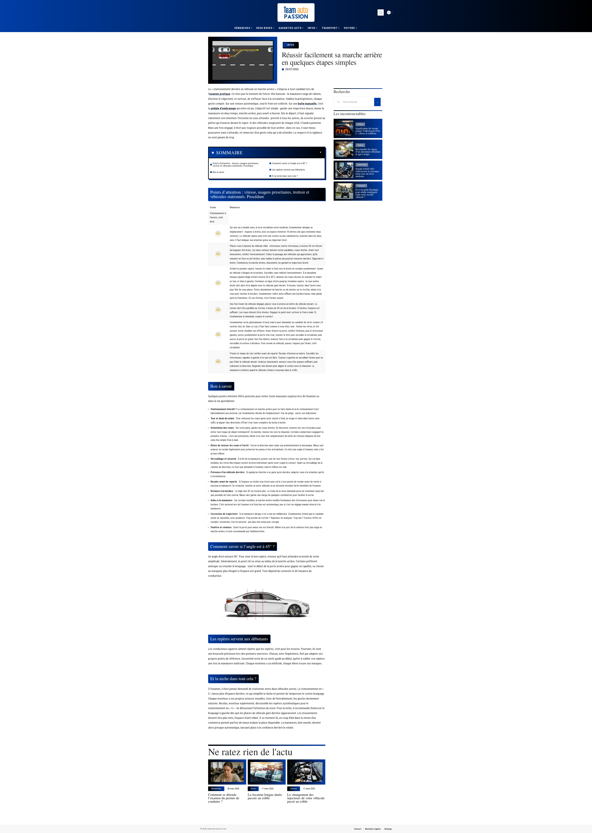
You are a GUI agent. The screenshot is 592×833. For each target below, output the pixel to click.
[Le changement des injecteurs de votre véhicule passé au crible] (306, 772)
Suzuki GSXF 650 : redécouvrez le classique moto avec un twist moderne (367, 172)
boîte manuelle (307, 103)
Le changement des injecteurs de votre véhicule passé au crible (306, 798)
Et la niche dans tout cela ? (285, 176)
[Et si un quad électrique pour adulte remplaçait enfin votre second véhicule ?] (344, 191)
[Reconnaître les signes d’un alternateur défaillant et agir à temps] (344, 149)
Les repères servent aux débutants (288, 169)
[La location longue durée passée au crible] (266, 772)
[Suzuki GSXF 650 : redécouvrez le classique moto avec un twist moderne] (344, 170)
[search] (381, 12)
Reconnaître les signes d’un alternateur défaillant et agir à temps (368, 151)
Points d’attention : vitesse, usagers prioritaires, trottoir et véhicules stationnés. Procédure (236, 164)
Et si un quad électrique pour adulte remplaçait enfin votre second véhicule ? (367, 193)
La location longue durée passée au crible (265, 796)
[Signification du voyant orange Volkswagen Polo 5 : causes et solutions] (344, 128)
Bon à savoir (218, 172)
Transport (361, 186)
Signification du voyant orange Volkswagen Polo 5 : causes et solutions (368, 131)
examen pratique (219, 94)
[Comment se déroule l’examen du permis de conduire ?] (227, 772)
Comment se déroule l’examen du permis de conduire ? (223, 798)
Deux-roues (362, 165)
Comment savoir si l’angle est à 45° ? (289, 163)
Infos (290, 45)
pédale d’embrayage (223, 108)
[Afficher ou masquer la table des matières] (282, 152)
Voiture (293, 789)
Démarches (216, 789)
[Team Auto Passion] (296, 12)
